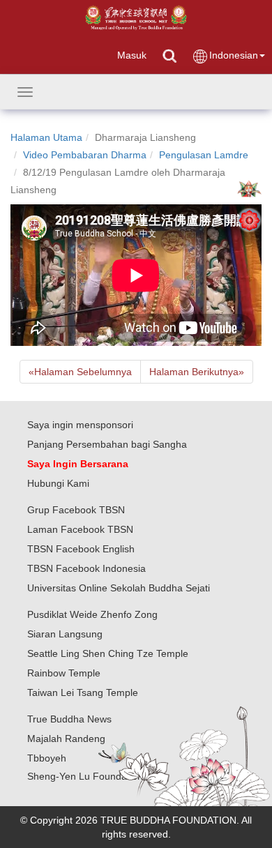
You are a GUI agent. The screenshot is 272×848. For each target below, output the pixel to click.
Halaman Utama (46, 137)
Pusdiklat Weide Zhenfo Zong (92, 614)
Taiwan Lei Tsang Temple (82, 692)
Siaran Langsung (65, 633)
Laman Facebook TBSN (80, 529)
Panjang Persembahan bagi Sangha (107, 444)
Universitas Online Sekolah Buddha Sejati (118, 587)
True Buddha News (69, 719)
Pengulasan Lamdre (203, 154)
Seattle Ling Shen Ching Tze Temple (107, 653)
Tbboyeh (46, 758)
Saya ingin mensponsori (80, 424)
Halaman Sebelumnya (80, 371)
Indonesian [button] (233, 55)
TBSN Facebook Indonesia (86, 568)
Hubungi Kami (58, 483)
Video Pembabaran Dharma (84, 154)
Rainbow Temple (63, 673)
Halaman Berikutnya (196, 371)
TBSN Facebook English (81, 548)
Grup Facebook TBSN (76, 509)
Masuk (131, 55)
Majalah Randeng (66, 738)
